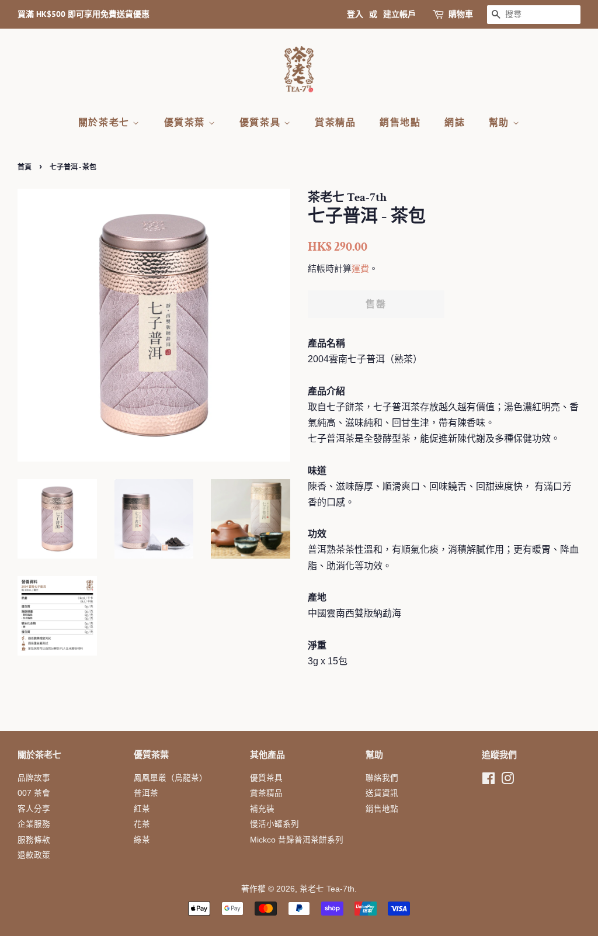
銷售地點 (400, 122)
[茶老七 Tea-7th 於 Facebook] (488, 780)
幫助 (501, 122)
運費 (360, 268)
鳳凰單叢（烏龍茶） (170, 778)
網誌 (454, 122)
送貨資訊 (382, 793)
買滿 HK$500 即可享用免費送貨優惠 (84, 14)
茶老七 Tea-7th (327, 889)
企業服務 (34, 824)
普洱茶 (146, 793)
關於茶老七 (105, 122)
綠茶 (142, 840)
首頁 (25, 166)
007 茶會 (34, 793)
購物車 (460, 14)
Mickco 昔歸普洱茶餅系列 (296, 840)
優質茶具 (261, 122)
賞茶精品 (335, 122)
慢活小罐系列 (274, 824)
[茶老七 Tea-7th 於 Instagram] (507, 780)
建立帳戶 (399, 14)
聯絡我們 (382, 778)
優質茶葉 (186, 122)
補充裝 (262, 809)
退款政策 (34, 855)
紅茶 (142, 809)
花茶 (142, 824)
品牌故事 (34, 778)
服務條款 (34, 840)
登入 (355, 14)
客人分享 (34, 809)
